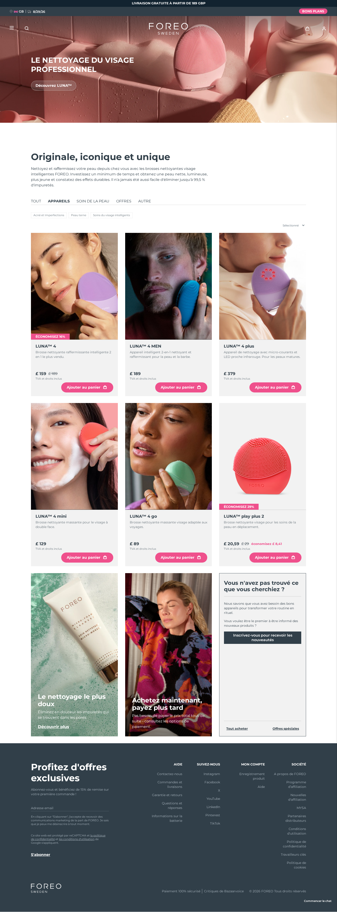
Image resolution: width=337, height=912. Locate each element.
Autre (144, 201)
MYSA (301, 808)
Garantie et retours (167, 795)
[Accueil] (168, 30)
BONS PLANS (313, 11)
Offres (123, 201)
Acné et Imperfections (48, 215)
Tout (36, 201)
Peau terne (78, 215)
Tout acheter (237, 729)
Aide (261, 787)
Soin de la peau (93, 201)
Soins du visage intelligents (111, 215)
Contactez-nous (169, 774)
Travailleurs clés (293, 854)
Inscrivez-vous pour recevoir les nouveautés (262, 637)
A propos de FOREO (290, 774)
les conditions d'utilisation (76, 839)
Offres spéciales (286, 729)
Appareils (59, 201)
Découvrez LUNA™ (54, 85)
